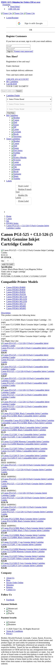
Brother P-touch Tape (23, 190)
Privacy (9, 633)
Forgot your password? (23, 51)
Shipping (10, 585)
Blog (8, 580)
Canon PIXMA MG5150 (16, 297)
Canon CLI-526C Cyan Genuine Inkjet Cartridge (21, 544)
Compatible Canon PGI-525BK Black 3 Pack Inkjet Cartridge (26, 423)
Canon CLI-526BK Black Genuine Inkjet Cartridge (22, 537)
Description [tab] (6, 313)
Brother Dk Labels (21, 196)
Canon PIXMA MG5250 (16, 299)
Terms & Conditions (14, 631)
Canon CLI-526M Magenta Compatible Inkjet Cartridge (24, 444)
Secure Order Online (14, 582)
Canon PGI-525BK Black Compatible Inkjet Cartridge (23, 416)
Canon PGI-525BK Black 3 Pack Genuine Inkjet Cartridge (25, 530)
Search (19, 91)
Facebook (10, 600)
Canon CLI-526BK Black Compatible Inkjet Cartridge (23, 430)
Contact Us (10, 589)
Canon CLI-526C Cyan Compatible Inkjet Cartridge (22, 437)
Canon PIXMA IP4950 (15, 292)
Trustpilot (6, 5)
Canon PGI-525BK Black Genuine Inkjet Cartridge (22, 521)
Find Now (10, 113)
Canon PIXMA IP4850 (15, 290)
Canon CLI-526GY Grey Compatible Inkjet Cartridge (23, 458)
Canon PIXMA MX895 (16, 308)
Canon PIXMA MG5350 (16, 301)
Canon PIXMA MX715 (16, 304)
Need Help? (15, 6)
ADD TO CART (8, 264)
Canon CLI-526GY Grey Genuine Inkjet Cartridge (22, 565)
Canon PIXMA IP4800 (15, 287)
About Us (10, 578)
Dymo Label (23, 201)
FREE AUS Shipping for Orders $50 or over (20, 2)
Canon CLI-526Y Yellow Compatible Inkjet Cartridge (23, 451)
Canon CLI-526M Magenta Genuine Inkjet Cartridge (23, 551)
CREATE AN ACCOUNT (17, 79)
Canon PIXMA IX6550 (16, 294)
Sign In (10, 51)
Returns (9, 587)
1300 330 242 (14, 9)
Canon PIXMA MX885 (16, 306)
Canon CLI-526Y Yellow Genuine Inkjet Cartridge (22, 558)
